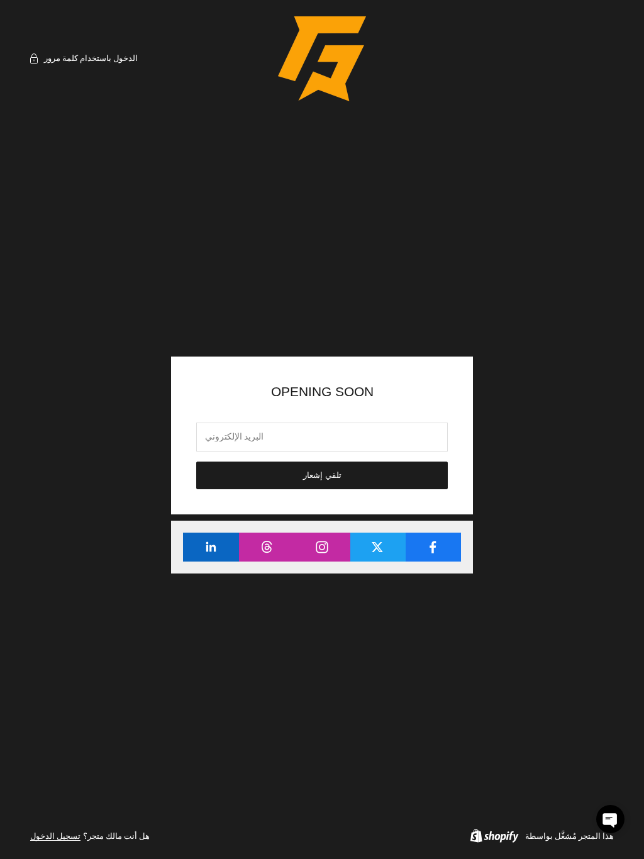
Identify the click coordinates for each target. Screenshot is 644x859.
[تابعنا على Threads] (266, 547)
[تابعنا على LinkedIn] (211, 547)
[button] (610, 819)
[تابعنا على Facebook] (433, 547)
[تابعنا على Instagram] (321, 547)
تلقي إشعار (322, 475)
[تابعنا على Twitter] (377, 547)
